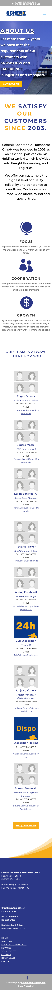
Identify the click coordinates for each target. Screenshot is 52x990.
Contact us (11, 69)
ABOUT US (6, 941)
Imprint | (41, 982)
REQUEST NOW (26, 825)
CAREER (5, 961)
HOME (4, 938)
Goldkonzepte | (29, 982)
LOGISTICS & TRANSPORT (13, 944)
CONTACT (6, 954)
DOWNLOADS (8, 958)
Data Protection (26, 986)
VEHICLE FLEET (8, 951)
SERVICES (6, 948)
